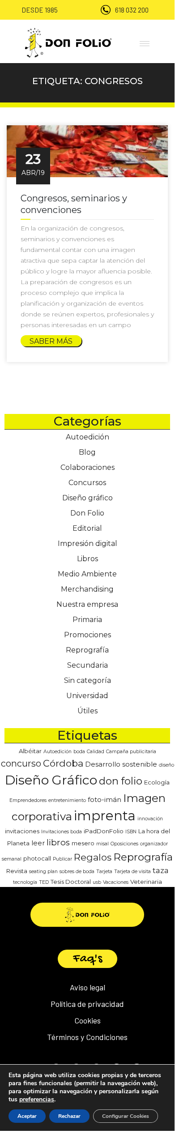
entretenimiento (67, 800)
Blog (87, 452)
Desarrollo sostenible (121, 764)
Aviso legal (87, 987)
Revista (16, 870)
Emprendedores (28, 800)
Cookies (87, 1020)
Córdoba (63, 763)
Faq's (87, 958)
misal (102, 844)
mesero (83, 843)
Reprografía (87, 650)
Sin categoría (87, 680)
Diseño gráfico (87, 498)
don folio (120, 781)
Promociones (87, 635)
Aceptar (27, 1116)
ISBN (131, 832)
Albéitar (30, 751)
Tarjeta (104, 871)
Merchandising (87, 589)
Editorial (87, 528)
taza (161, 870)
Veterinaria (146, 881)
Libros (87, 558)
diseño (166, 765)
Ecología (157, 782)
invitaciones (22, 831)
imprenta (105, 815)
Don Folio (87, 513)
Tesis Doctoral (71, 881)
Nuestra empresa (87, 604)
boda (79, 752)
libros (58, 842)
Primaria (87, 619)
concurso (21, 763)
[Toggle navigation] (143, 42)
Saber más (51, 341)
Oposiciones (124, 844)
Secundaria (87, 665)
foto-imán (104, 800)
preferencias (36, 1100)
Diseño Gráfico (51, 780)
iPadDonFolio (104, 831)
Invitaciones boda (61, 832)
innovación (150, 819)
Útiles (87, 711)
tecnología (25, 882)
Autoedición (87, 437)
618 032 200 (132, 10)
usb (97, 882)
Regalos (92, 857)
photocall (37, 858)
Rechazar (69, 1116)
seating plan (43, 871)
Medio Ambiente (87, 574)
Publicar (62, 859)
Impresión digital (87, 543)
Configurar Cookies (125, 1116)
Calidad (95, 752)
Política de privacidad (87, 1004)
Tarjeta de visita (132, 871)
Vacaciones (115, 882)
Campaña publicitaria (131, 752)
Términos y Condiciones (87, 1037)
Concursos (87, 482)
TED (44, 882)
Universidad (87, 695)
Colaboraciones (87, 467)
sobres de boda (77, 871)
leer (38, 843)
